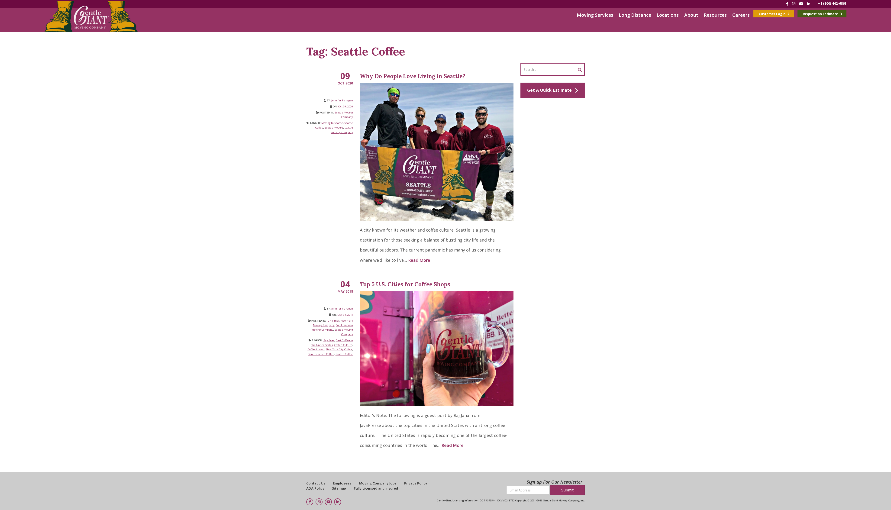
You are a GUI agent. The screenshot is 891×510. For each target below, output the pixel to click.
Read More (419, 260)
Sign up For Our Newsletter (554, 482)
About (691, 15)
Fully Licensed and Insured (376, 488)
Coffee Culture (343, 345)
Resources (715, 15)
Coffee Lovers (316, 349)
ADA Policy (315, 488)
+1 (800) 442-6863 (832, 3)
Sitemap (339, 488)
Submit (567, 490)
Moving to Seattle (332, 123)
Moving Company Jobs (378, 483)
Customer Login (772, 14)
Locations (668, 15)
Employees (342, 483)
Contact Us (315, 483)
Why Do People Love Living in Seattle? (412, 76)
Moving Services (595, 15)
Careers (741, 15)
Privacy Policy (415, 483)
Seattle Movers (334, 127)
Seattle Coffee (344, 354)
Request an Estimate (821, 14)
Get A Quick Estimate (549, 90)
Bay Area (328, 340)
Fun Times (332, 320)
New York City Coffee (339, 349)
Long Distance (635, 15)
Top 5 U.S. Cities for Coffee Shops (405, 284)
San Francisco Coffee (321, 354)
